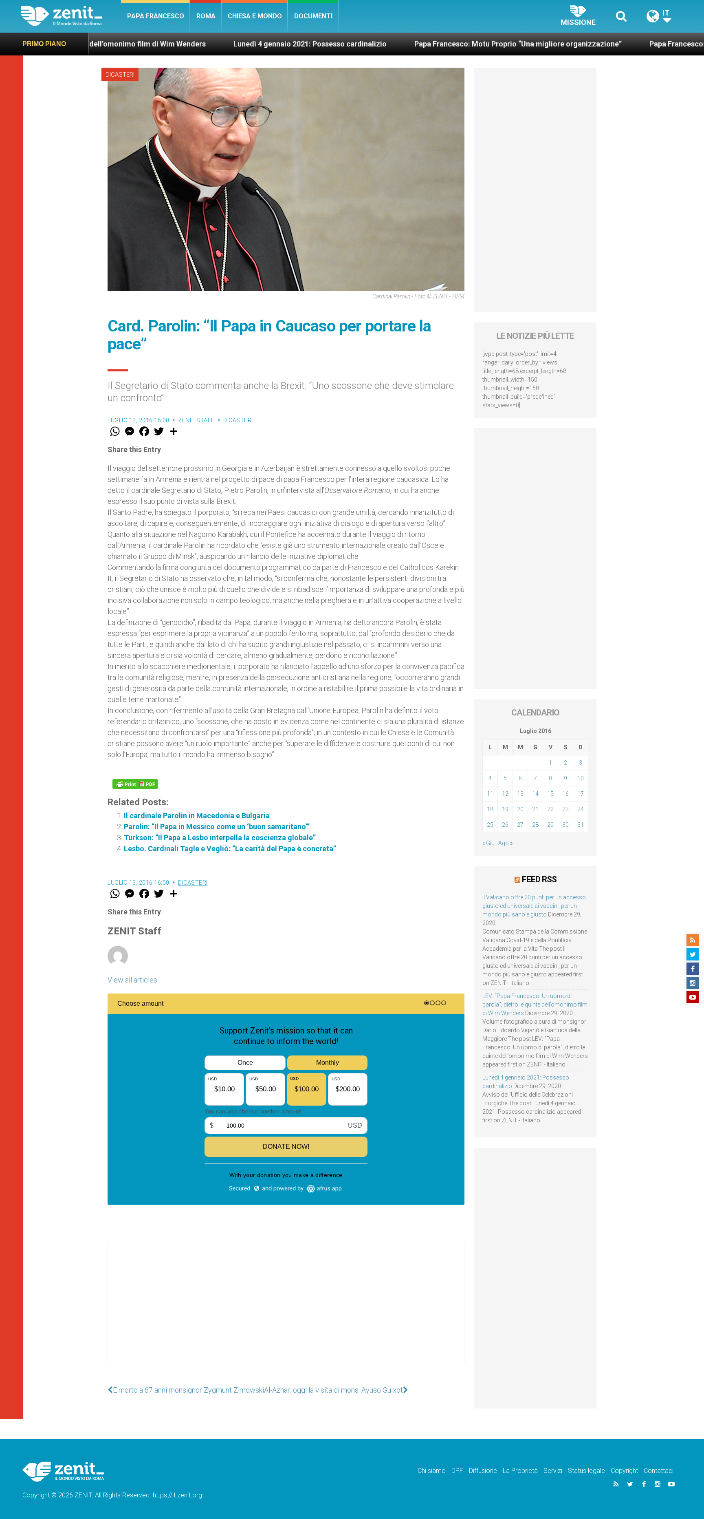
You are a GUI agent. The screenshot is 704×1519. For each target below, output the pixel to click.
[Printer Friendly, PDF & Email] (135, 784)
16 (565, 793)
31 (580, 824)
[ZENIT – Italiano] (71, 16)
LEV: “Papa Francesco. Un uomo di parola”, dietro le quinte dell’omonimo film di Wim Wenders (534, 1004)
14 (535, 793)
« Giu (488, 843)
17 (580, 793)
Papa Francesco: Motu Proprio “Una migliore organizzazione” (431, 44)
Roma (206, 16)
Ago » (505, 843)
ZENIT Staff (196, 420)
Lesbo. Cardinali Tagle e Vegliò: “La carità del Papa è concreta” (230, 848)
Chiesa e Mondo (255, 16)
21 (535, 809)
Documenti (313, 16)
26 (505, 824)
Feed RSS (539, 879)
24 (580, 809)
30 (565, 824)
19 (505, 809)
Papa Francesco (155, 16)
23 (565, 809)
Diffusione (483, 1471)
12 (505, 793)
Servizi (552, 1471)
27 (520, 824)
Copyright (624, 1471)
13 (520, 793)
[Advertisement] (286, 1311)
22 (550, 809)
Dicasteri (120, 74)
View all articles (132, 980)
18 (490, 809)
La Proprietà (520, 1471)
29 (550, 824)
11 (490, 793)
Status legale (586, 1471)
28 (535, 824)
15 (550, 793)
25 (490, 824)
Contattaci (658, 1471)
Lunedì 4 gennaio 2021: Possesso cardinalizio (223, 44)
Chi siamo (432, 1471)
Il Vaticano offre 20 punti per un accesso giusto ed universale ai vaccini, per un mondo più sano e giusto (534, 906)
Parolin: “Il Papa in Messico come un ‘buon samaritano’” (217, 826)
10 (580, 778)
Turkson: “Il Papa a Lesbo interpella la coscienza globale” (220, 837)
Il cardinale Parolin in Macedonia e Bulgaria (197, 815)
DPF (457, 1471)
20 (520, 809)
